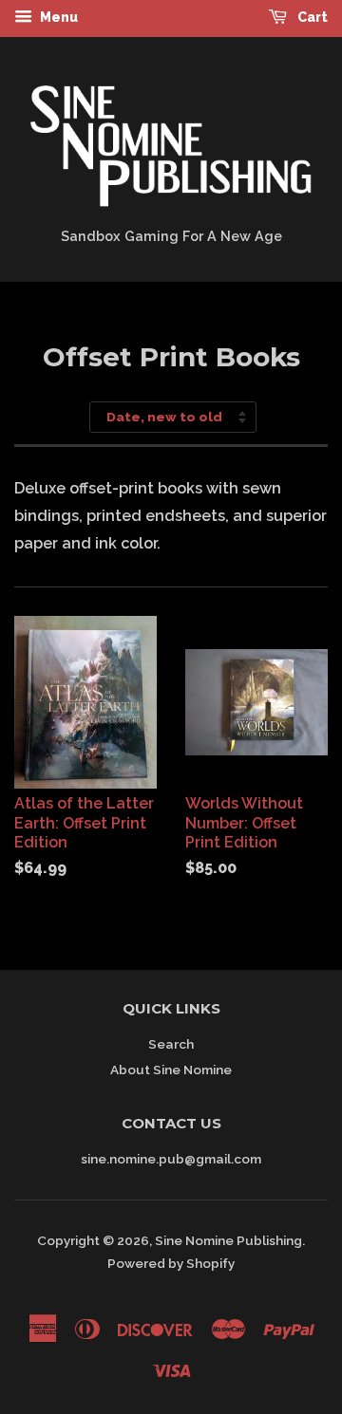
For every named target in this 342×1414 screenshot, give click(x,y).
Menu (57, 17)
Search (171, 1043)
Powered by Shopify (171, 1263)
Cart (311, 17)
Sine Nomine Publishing (228, 1240)
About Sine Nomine (171, 1069)
